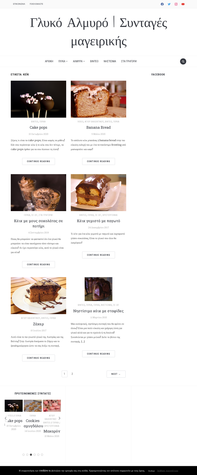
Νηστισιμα (110, 61)
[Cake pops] (38, 98)
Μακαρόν (52, 431)
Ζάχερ (38, 323)
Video (80, 121)
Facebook (158, 74)
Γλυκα (61, 61)
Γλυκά (43, 121)
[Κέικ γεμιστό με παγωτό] (98, 192)
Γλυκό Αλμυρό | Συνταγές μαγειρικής (98, 32)
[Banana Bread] (98, 98)
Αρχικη (49, 61)
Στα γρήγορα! (46, 215)
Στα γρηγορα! (129, 61)
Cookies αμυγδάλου (33, 423)
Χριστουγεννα (110, 215)
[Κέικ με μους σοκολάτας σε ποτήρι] (38, 192)
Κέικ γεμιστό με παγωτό (98, 220)
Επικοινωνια (19, 4)
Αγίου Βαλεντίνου (94, 121)
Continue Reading (38, 161)
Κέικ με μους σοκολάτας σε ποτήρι (38, 223)
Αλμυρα (77, 61)
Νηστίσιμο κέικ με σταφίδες (98, 310)
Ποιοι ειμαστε (36, 4)
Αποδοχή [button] (151, 471)
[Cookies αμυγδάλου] (33, 405)
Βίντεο (34, 121)
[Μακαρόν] (52, 405)
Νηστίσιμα (106, 305)
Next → (116, 374)
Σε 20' (34, 215)
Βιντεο (94, 61)
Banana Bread (98, 127)
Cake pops (38, 127)
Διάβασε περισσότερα (167, 470)
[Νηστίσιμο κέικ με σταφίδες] (98, 288)
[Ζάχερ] (38, 295)
